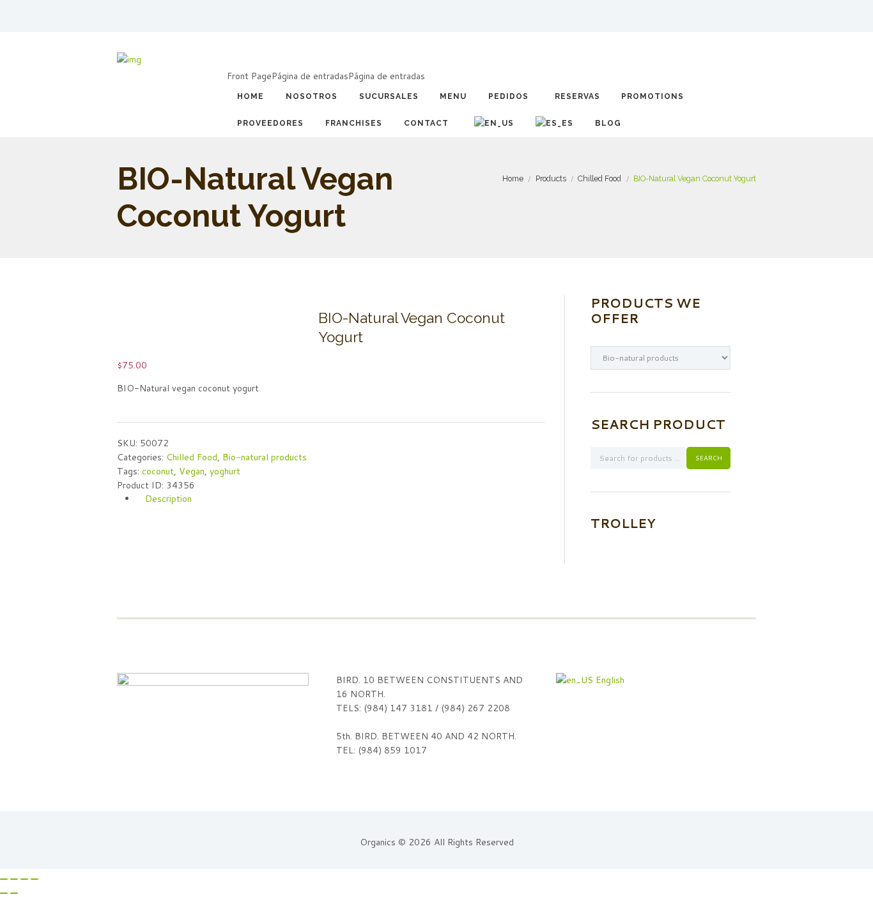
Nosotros (311, 96)
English (608, 680)
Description (168, 498)
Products (551, 178)
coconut (158, 471)
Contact (426, 123)
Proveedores (270, 123)
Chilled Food (599, 178)
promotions (652, 96)
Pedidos (508, 96)
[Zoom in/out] (34, 879)
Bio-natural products (264, 457)
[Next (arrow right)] (14, 893)
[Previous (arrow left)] (4, 893)
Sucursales (389, 96)
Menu (453, 96)
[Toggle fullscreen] (24, 879)
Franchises (353, 123)
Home (250, 96)
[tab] (340, 499)
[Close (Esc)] (4, 879)
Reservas (577, 96)
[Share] (14, 879)
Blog (608, 123)
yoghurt (225, 471)
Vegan (192, 471)
